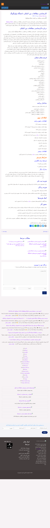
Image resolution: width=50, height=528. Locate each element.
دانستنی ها (26, 357)
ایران (26, 354)
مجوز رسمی (38, 448)
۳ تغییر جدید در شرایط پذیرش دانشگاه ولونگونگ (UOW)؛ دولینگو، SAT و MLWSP (25, 311)
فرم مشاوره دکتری (5, 7)
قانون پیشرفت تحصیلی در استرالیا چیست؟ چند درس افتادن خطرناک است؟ (25, 339)
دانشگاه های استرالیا (25, 361)
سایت (37, 135)
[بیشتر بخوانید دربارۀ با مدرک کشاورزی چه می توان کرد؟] (16, 241)
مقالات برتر (26, 376)
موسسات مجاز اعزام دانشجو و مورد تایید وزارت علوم (24, 450)
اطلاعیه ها (26, 352)
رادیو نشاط (26, 365)
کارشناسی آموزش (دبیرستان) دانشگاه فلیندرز (37, 254)
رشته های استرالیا (26, 367)
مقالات (26, 375)
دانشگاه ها (26, 359)
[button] (2, 1)
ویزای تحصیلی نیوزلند (25, 382)
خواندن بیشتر (8, 315)
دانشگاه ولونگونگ (9, 21)
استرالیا (26, 350)
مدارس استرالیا (25, 371)
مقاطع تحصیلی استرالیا (26, 373)
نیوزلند (26, 378)
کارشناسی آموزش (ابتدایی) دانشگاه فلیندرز (37, 244)
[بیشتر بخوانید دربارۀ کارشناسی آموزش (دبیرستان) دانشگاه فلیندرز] (37, 250)
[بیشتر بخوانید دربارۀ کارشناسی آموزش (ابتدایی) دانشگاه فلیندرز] (36, 241)
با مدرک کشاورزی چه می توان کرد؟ (15, 244)
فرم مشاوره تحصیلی (45, 7)
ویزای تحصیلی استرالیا (26, 380)
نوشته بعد (4, 231)
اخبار (26, 348)
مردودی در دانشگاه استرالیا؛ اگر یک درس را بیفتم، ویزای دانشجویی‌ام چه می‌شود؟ (25, 332)
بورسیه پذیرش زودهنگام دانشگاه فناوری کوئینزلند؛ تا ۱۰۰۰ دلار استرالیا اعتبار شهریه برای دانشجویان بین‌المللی (25, 318)
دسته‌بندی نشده (26, 363)
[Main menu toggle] (2, 4)
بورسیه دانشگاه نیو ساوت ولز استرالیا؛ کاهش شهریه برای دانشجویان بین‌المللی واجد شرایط (25, 325)
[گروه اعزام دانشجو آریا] (45, 4)
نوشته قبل (46, 231)
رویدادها (25, 369)
